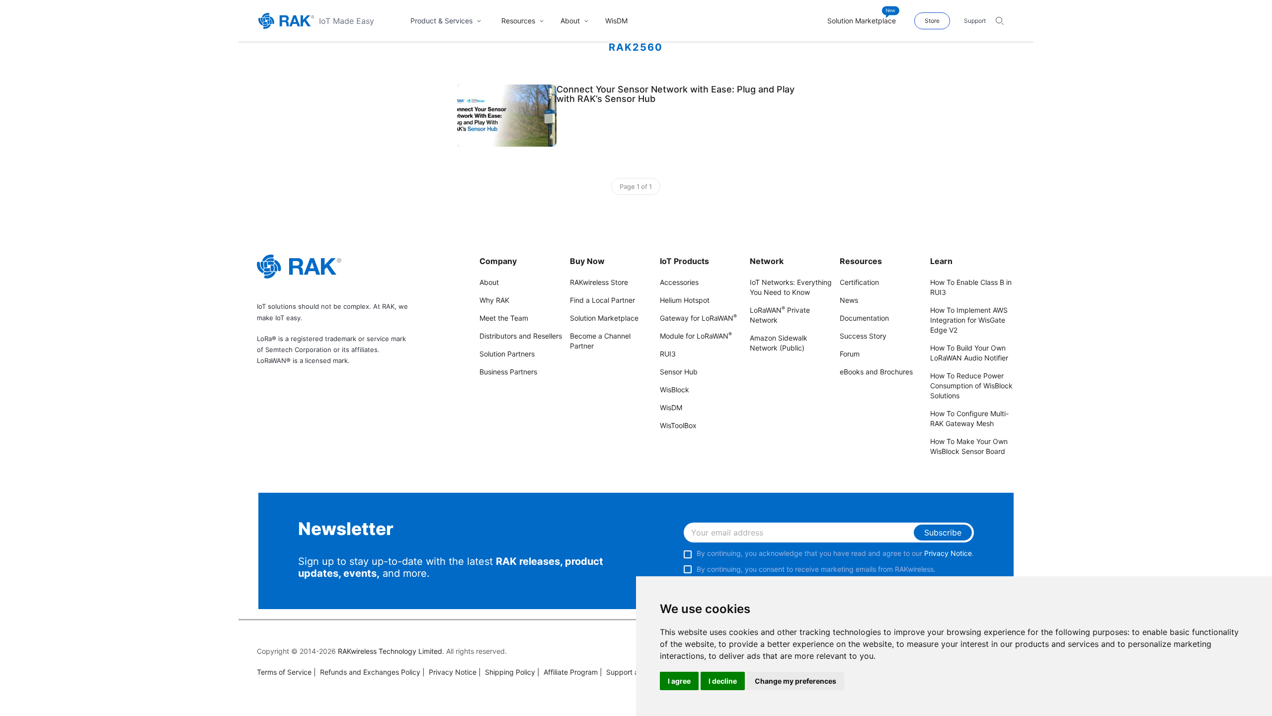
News (849, 300)
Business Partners (508, 371)
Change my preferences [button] (795, 681)
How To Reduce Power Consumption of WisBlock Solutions (971, 385)
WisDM (671, 407)
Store (932, 20)
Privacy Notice (948, 553)
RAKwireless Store (599, 282)
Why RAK (494, 300)
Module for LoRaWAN (696, 336)
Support (975, 20)
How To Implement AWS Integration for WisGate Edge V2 (969, 320)
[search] (1000, 21)
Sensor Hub (679, 371)
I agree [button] (679, 681)
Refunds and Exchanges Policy (367, 672)
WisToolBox (678, 425)
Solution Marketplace (604, 318)
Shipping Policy (506, 672)
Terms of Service (284, 672)
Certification (859, 282)
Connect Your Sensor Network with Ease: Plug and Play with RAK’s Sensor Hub (675, 94)
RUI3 (668, 354)
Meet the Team (503, 318)
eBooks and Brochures (876, 371)
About (489, 282)
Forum (850, 354)
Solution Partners (507, 354)
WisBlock (674, 389)
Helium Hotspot (685, 300)
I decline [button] (723, 681)
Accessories (679, 282)
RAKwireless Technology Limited (390, 651)
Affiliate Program (567, 672)
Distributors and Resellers (520, 336)
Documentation (864, 318)
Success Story (863, 336)
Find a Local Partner (602, 300)
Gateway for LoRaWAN (698, 318)
